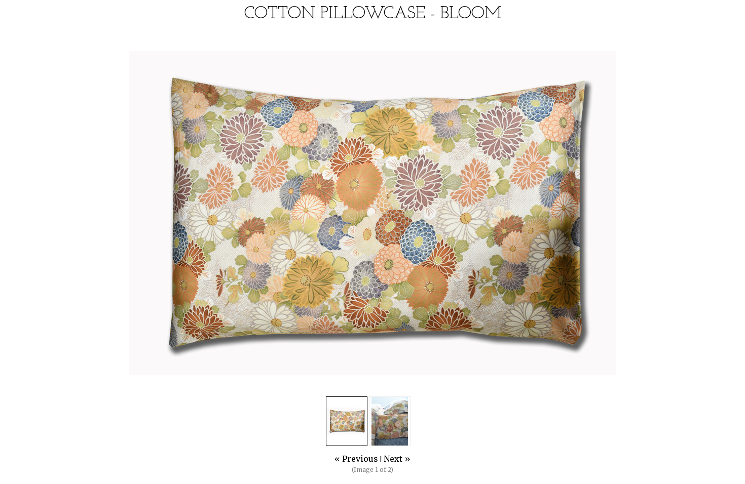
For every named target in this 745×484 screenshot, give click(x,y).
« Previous (356, 459)
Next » (397, 459)
